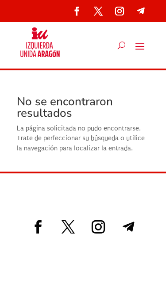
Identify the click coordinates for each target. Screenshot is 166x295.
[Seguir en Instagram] (119, 11)
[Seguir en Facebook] (77, 11)
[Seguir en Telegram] (141, 11)
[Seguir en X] (98, 11)
